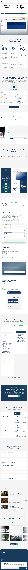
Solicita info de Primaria (13, 273)
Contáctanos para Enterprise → (17, 377)
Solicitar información (7, 362)
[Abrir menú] (26, 1)
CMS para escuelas (22, 555)
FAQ (1, 560)
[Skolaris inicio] (2, 1)
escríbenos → (18, 448)
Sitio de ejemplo (3, 555)
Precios (2, 559)
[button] (14, 454)
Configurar (15, 567)
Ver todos (25, 488)
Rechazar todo (7, 567)
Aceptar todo (22, 567)
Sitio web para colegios (13, 555)
